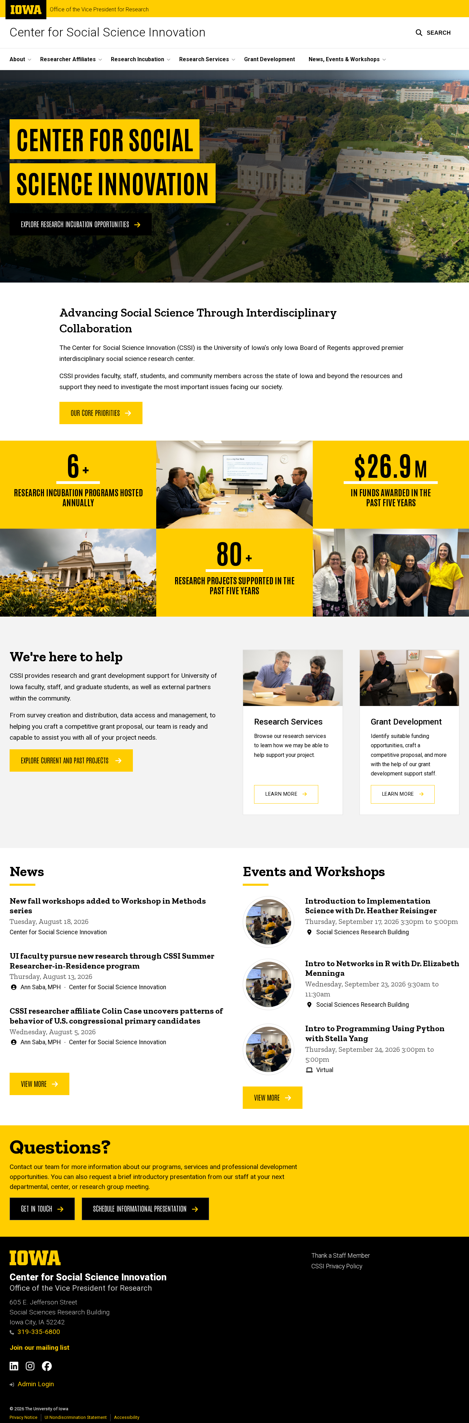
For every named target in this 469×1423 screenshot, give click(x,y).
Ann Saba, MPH (41, 987)
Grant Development (269, 59)
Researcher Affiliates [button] (68, 59)
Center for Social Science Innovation (108, 32)
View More (34, 1083)
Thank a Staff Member (340, 1255)
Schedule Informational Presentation (140, 1208)
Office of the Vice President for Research (99, 10)
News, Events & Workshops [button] (344, 59)
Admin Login (36, 1384)
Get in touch (37, 1208)
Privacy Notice (23, 1417)
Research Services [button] (204, 59)
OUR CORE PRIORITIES (96, 412)
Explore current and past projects (64, 759)
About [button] (17, 59)
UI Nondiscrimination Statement (76, 1417)
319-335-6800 (39, 1332)
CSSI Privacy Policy (336, 1266)
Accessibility (126, 1417)
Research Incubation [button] (137, 59)
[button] (433, 32)
